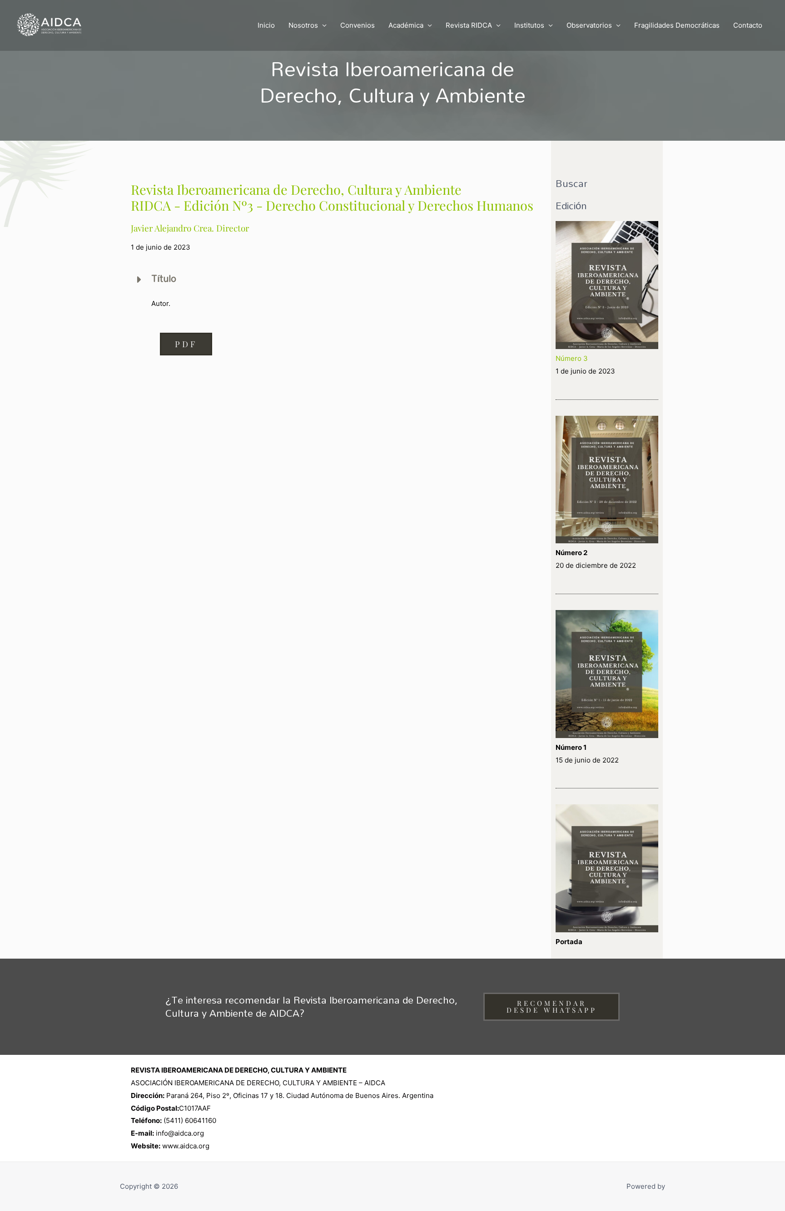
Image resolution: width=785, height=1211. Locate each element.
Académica (405, 25)
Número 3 (572, 358)
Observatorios (589, 25)
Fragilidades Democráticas (677, 25)
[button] (186, 344)
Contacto (747, 25)
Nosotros (303, 25)
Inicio (266, 25)
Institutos (529, 25)
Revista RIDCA (469, 25)
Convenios (357, 25)
